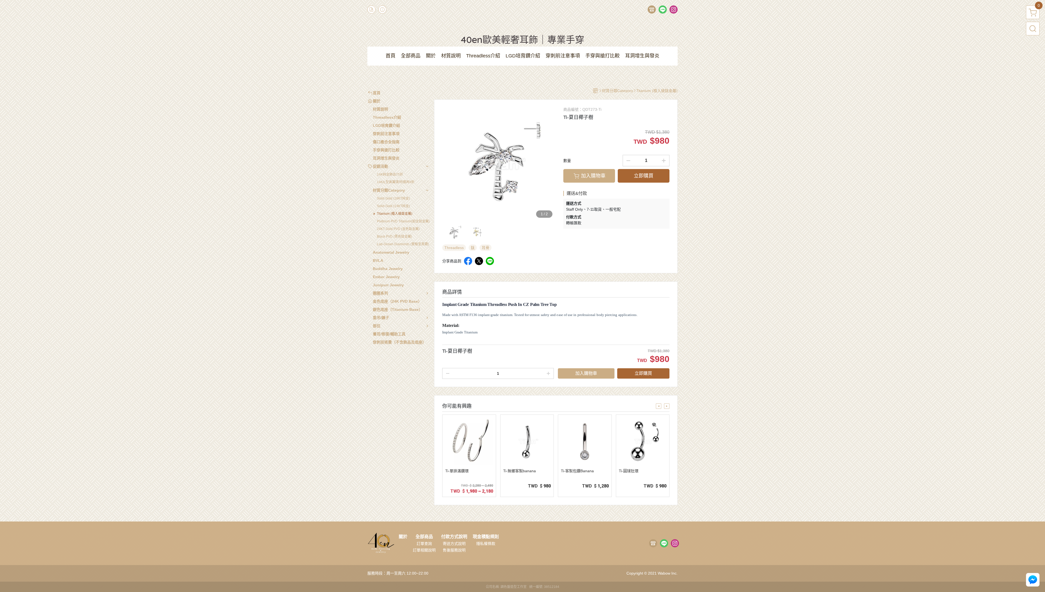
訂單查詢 (424, 543)
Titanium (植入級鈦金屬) (394, 214)
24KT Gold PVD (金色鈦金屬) (398, 229)
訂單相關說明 (424, 550)
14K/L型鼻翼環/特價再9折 (395, 182)
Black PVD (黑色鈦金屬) (394, 236)
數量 (567, 160)
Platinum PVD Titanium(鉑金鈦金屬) (403, 221)
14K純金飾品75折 (390, 174)
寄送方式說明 (454, 543)
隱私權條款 (485, 543)
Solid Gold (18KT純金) (393, 198)
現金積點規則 (486, 537)
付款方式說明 (454, 537)
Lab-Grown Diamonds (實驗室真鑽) (403, 244)
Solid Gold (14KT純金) (393, 206)
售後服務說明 (454, 550)
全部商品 (424, 537)
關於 (403, 537)
